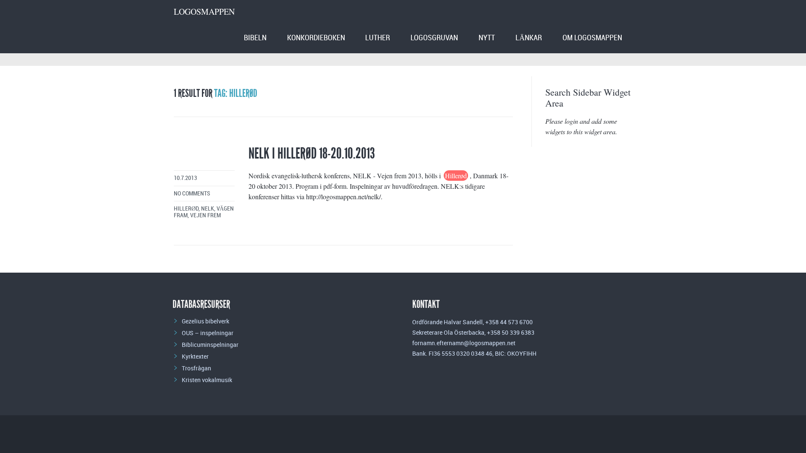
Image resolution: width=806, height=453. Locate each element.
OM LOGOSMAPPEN (592, 38)
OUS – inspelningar (207, 333)
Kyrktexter (195, 356)
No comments (192, 193)
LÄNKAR (529, 38)
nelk (207, 209)
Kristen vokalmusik (207, 380)
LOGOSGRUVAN (434, 38)
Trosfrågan (196, 368)
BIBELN (255, 38)
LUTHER (377, 38)
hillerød (186, 209)
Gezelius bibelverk (205, 321)
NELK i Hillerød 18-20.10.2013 (312, 153)
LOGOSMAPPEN (204, 11)
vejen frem (205, 215)
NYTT (487, 38)
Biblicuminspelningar (210, 345)
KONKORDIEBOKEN (316, 38)
